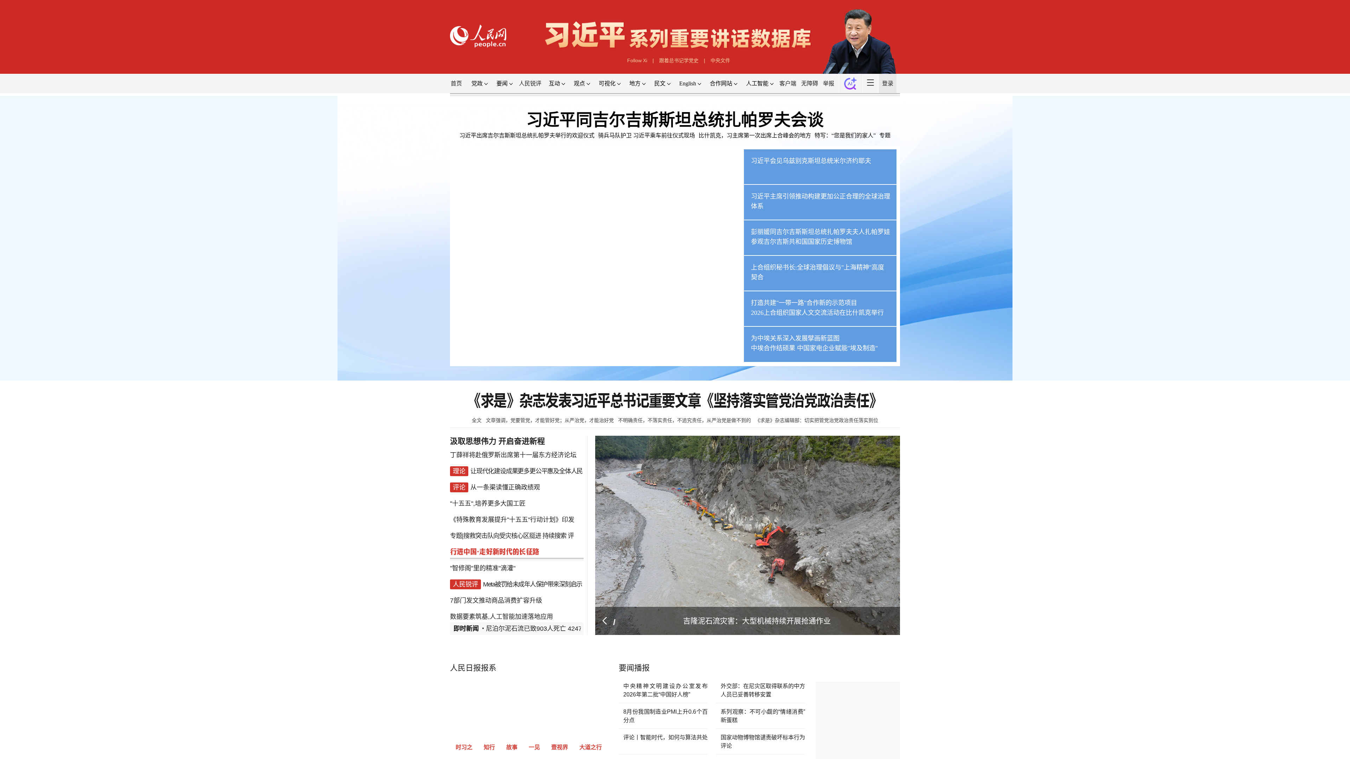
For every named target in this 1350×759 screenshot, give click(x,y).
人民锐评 (255, 243)
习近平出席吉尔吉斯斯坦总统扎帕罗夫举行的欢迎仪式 (240, 394)
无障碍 (1074, 243)
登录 (1300, 243)
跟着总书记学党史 (685, 176)
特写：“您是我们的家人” (1175, 394)
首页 (39, 243)
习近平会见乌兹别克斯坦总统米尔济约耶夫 (1069, 468)
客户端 (1010, 243)
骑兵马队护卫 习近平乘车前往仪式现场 (591, 394)
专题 (1291, 394)
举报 (1129, 243)
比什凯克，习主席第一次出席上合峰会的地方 (909, 394)
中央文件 (806, 176)
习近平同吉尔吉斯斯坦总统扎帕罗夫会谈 (675, 349)
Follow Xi (564, 176)
